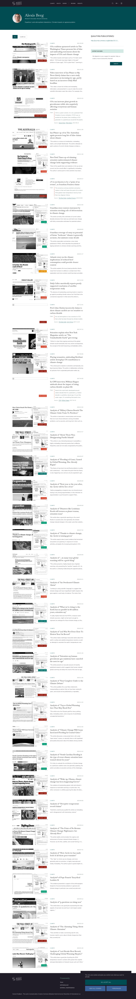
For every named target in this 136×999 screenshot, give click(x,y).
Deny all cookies (95, 988)
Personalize (116, 988)
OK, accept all (106, 982)
